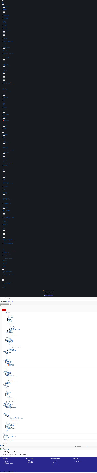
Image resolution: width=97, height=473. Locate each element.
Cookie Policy (54, 462)
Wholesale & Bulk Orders (9, 463)
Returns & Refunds (55, 463)
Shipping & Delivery (55, 464)
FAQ (29, 460)
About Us (6, 462)
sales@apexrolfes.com (11, 301)
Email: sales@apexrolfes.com (80, 460)
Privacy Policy (54, 460)
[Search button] (10, 303)
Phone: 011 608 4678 (78, 461)
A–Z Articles (30, 461)
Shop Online (7, 461)
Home (6, 460)
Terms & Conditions (55, 461)
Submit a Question (31, 462)
